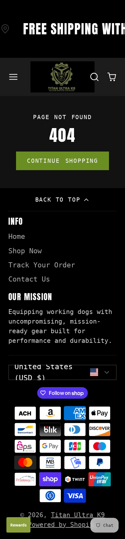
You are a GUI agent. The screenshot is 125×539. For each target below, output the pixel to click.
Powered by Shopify (62, 524)
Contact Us (29, 279)
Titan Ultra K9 (78, 515)
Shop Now (25, 251)
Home (16, 236)
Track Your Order (41, 265)
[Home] (62, 76)
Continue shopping (62, 160)
